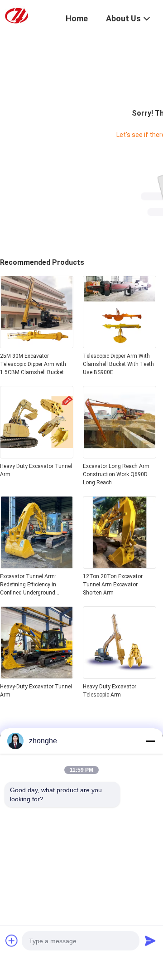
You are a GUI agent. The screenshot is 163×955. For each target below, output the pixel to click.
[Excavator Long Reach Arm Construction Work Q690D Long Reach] (119, 455)
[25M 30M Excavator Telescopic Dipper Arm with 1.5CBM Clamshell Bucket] (36, 345)
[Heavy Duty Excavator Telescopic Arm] (119, 676)
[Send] (150, 940)
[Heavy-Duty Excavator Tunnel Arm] (36, 676)
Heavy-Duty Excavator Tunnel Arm (36, 690)
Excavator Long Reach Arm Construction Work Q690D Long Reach (116, 474)
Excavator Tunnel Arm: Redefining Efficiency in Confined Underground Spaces (28, 585)
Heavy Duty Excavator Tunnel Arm (36, 470)
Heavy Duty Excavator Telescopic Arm (109, 690)
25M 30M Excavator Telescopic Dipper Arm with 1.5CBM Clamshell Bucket (33, 364)
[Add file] (11, 940)
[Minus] (150, 741)
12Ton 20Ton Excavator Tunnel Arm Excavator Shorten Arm (113, 584)
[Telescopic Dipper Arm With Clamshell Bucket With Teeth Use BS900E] (119, 345)
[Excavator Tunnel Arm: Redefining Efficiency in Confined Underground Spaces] (36, 566)
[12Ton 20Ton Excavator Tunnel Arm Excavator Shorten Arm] (119, 566)
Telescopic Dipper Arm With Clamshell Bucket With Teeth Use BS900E (118, 364)
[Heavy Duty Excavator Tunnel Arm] (36, 455)
